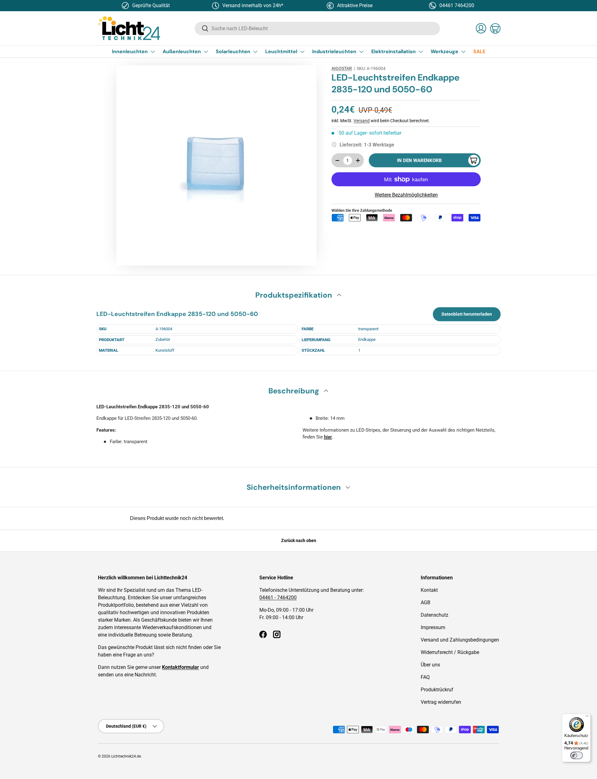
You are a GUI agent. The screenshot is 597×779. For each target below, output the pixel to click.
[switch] (576, 755)
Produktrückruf (437, 690)
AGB (425, 602)
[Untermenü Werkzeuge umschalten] (463, 51)
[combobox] (317, 28)
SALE (479, 51)
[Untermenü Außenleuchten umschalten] (206, 51)
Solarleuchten (233, 51)
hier (328, 437)
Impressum (433, 627)
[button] (495, 28)
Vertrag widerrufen (441, 702)
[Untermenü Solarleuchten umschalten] (255, 51)
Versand (362, 120)
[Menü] (587, 717)
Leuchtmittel (281, 51)
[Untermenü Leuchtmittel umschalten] (302, 51)
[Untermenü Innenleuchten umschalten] (152, 51)
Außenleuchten (182, 51)
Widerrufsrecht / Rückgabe (450, 652)
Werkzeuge (444, 51)
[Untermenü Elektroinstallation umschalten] (420, 51)
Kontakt (429, 590)
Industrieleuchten (334, 51)
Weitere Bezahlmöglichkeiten (406, 195)
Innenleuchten (130, 51)
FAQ (425, 677)
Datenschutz (434, 615)
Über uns (430, 665)
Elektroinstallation (393, 51)
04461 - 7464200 (278, 597)
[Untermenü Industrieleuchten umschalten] (361, 51)
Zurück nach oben (298, 540)
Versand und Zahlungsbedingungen (460, 640)
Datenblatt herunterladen (467, 314)
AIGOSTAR (341, 68)
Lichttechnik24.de (126, 756)
